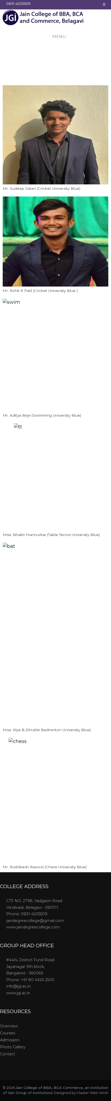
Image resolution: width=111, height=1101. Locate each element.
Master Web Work (92, 1093)
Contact (7, 1054)
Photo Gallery (13, 1047)
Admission (9, 1040)
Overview (9, 1026)
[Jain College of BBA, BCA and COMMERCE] (43, 18)
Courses (7, 1033)
